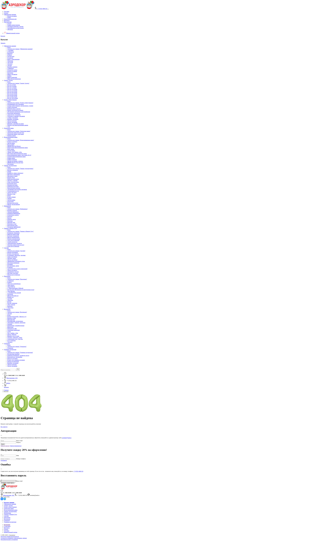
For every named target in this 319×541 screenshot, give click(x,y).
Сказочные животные (13, 330)
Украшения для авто (13, 271)
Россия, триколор (12, 303)
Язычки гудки (11, 194)
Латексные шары (9, 128)
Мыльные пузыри (12, 176)
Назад (9, 47)
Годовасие (10, 58)
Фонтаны (10, 221)
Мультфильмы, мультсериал (15, 321)
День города (10, 285)
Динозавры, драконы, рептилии (16, 322)
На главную (4, 426)
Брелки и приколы (12, 170)
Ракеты (9, 218)
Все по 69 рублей (12, 95)
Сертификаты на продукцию (15, 28)
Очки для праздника (13, 182)
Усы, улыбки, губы (12, 333)
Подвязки (10, 264)
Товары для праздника (10, 165)
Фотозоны (10, 73)
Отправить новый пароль (7, 483)
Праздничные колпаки (13, 188)
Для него (9, 64)
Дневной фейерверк (13, 212)
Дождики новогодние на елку (15, 245)
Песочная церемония (13, 262)
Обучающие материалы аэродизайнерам (18, 111)
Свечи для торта (12, 192)
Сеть (8, 126)
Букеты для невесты (13, 254)
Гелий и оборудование (10, 99)
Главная (6, 390)
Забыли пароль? (5, 446)
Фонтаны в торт (11, 224)
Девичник (10, 61)
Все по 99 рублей (12, 96)
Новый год (10, 297)
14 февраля (10, 68)
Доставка (6, 11)
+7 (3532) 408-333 (78, 471)
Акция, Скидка (8, 80)
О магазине (7, 526)
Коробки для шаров (12, 119)
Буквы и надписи (12, 141)
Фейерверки (7, 206)
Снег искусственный (13, 240)
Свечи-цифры (11, 200)
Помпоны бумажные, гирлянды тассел (18, 355)
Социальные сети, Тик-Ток (15, 339)
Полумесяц (10, 164)
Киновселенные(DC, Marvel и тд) (16, 316)
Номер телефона (21, 458)
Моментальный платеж (10, 532)
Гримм (9, 171)
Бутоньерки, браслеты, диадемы (16, 255)
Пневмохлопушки (12, 185)
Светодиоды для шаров (14, 114)
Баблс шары (10, 149)
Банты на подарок (12, 358)
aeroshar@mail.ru (66, 437)
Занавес (9, 198)
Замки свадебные (12, 256)
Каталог (3, 36)
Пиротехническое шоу (10, 19)
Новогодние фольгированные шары (17, 147)
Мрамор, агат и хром (13, 336)
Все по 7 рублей (11, 87)
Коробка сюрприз (12, 67)
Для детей (10, 62)
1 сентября (10, 50)
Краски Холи (11, 177)
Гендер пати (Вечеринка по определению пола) (20, 289)
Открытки (7, 343)
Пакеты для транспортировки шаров (17, 125)
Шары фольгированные (14, 79)
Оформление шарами (10, 46)
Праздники (7, 276)
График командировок (13, 25)
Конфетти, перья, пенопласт (15, 173)
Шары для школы (12, 74)
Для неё (9, 65)
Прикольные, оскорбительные (15, 325)
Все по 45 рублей (12, 93)
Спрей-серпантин (12, 242)
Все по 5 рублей (11, 86)
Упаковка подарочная (10, 349)
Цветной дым (11, 222)
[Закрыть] (1, 435)
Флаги (9, 195)
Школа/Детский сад (12, 295)
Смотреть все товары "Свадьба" (16, 251)
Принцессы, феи (12, 328)
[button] (10, 14)
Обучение (10, 29)
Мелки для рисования (13, 204)
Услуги (9, 23)
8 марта (9, 282)
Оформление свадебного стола (16, 261)
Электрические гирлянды (14, 243)
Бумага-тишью (11, 197)
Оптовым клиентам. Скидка (15, 26)
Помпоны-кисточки (13, 186)
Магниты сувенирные (13, 174)
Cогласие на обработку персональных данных (14, 538)
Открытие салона (12, 70)
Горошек (9, 324)
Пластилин (10, 201)
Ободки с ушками (12, 180)
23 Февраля (10, 52)
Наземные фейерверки (13, 213)
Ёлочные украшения (13, 236)
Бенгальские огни (12, 225)
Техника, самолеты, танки (14, 337)
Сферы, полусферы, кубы (14, 152)
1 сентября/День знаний (14, 292)
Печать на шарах (12, 16)
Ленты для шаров (12, 122)
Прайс (9, 17)
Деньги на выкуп (12, 270)
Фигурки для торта (12, 273)
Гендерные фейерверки (14, 227)
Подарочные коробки (13, 354)
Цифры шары (11, 158)
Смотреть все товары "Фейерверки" (17, 209)
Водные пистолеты (12, 203)
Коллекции (7, 309)
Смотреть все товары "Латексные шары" (18, 131)
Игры (8, 315)
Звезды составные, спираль (15, 161)
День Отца (10, 307)
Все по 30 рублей (12, 92)
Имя (17, 455)
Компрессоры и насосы (14, 108)
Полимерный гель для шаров (15, 104)
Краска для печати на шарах (15, 110)
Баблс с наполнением (13, 59)
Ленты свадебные (12, 259)
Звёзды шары (11, 143)
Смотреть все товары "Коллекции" (17, 312)
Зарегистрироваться (15, 446)
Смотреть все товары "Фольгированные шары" (20, 140)
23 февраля (10, 280)
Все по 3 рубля (11, 84)
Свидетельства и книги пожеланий (17, 268)
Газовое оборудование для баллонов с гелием (20, 105)
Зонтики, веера (11, 258)
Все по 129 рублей (12, 98)
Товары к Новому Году (10, 228)
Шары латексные (12, 77)
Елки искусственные (13, 246)
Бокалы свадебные (12, 252)
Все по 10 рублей (12, 89)
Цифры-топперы (12, 159)
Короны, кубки (11, 318)
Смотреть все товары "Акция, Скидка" (18, 83)
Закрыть (3, 43)
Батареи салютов (12, 210)
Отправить (4, 460)
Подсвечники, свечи (13, 265)
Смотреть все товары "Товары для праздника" (20, 168)
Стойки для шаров (12, 117)
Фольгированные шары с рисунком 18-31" (19, 155)
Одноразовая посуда (13, 191)
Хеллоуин (10, 294)
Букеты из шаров (12, 71)
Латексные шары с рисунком (15, 134)
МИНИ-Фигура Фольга (14, 146)
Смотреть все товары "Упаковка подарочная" (20, 352)
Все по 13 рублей (12, 90)
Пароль (18, 442)
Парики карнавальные (13, 239)
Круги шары (10, 144)
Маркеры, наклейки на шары (15, 123)
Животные (10, 327)
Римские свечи (11, 219)
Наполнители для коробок (14, 357)
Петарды (9, 216)
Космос (9, 301)
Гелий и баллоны (12, 107)
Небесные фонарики (13, 179)
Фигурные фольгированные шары (17, 153)
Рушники (10, 267)
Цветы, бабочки (11, 334)
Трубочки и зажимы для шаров (16, 116)
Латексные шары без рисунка (15, 132)
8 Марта (9, 55)
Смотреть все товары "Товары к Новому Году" (20, 231)
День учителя (11, 304)
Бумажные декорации (13, 233)
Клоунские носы (12, 183)
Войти (2, 444)
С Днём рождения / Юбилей (15, 288)
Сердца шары (11, 150)
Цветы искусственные (13, 274)
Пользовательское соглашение (9, 539)
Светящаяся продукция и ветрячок (17, 189)
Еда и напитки (11, 340)
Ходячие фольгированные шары (16, 156)
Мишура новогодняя (13, 234)
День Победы (11, 286)
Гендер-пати (10, 56)
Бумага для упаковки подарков (16, 360)
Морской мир (11, 319)
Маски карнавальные (13, 237)
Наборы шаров (11, 135)
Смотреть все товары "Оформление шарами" (20, 49)
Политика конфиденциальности (10, 536)
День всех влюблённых (14, 283)
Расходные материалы (13, 113)
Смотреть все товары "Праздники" (17, 279)
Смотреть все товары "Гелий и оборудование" (20, 102)
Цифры (9, 76)
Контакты (7, 20)
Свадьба (6, 248)
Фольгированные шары (10, 137)
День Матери (11, 291)
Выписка (9, 53)
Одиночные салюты (13, 215)
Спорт (9, 331)
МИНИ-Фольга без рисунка (15, 162)
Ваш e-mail (19, 440)
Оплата (6, 13)
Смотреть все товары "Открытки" (17, 346)
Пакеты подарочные (13, 361)
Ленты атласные (12, 120)
